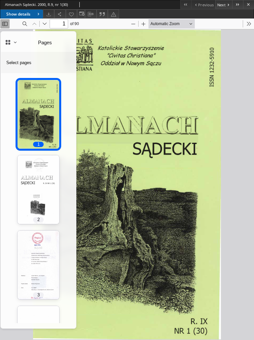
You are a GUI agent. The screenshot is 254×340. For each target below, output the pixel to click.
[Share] (59, 14)
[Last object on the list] (237, 4)
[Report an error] (113, 14)
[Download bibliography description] (90, 14)
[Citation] (102, 14)
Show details (18, 14)
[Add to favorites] (71, 14)
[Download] (48, 14)
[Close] (248, 4)
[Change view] (81, 14)
